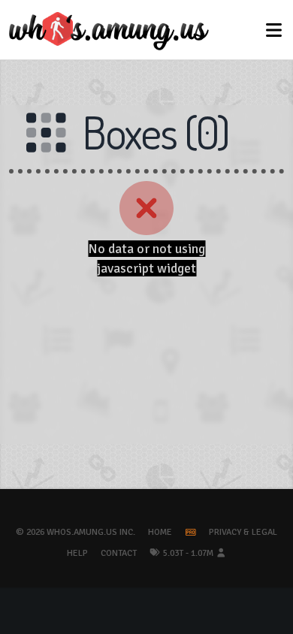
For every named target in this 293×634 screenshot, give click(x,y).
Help (77, 553)
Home (160, 532)
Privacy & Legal (243, 532)
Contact (119, 553)
